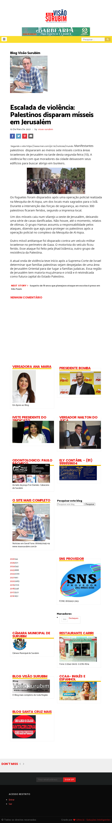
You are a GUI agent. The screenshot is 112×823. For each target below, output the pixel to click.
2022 (14, 574)
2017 (14, 592)
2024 (14, 566)
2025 (14, 563)
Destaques (70, 619)
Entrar (11, 800)
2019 (14, 585)
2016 (14, 596)
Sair (10, 804)
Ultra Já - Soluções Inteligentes (93, 820)
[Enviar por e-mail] (30, 136)
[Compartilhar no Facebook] (12, 136)
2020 (14, 581)
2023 (14, 570)
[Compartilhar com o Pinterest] (24, 136)
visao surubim (45, 129)
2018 (14, 589)
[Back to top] (105, 816)
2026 (14, 559)
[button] (4, 39)
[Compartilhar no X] (18, 136)
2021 (14, 577)
